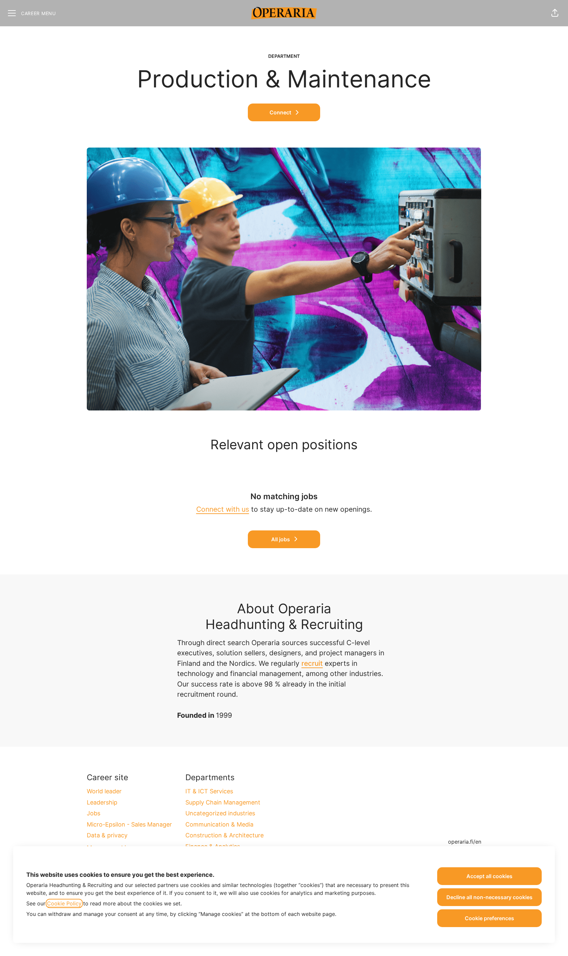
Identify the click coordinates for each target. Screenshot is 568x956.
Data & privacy (107, 835)
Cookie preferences (489, 918)
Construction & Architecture (224, 835)
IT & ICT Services (209, 791)
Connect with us (222, 509)
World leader (104, 791)
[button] (555, 13)
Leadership (102, 802)
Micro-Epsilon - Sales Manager (129, 824)
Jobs (93, 813)
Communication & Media (219, 824)
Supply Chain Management (222, 802)
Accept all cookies (489, 876)
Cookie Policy (64, 903)
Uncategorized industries (220, 813)
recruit (312, 663)
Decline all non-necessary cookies (489, 897)
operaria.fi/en (464, 841)
